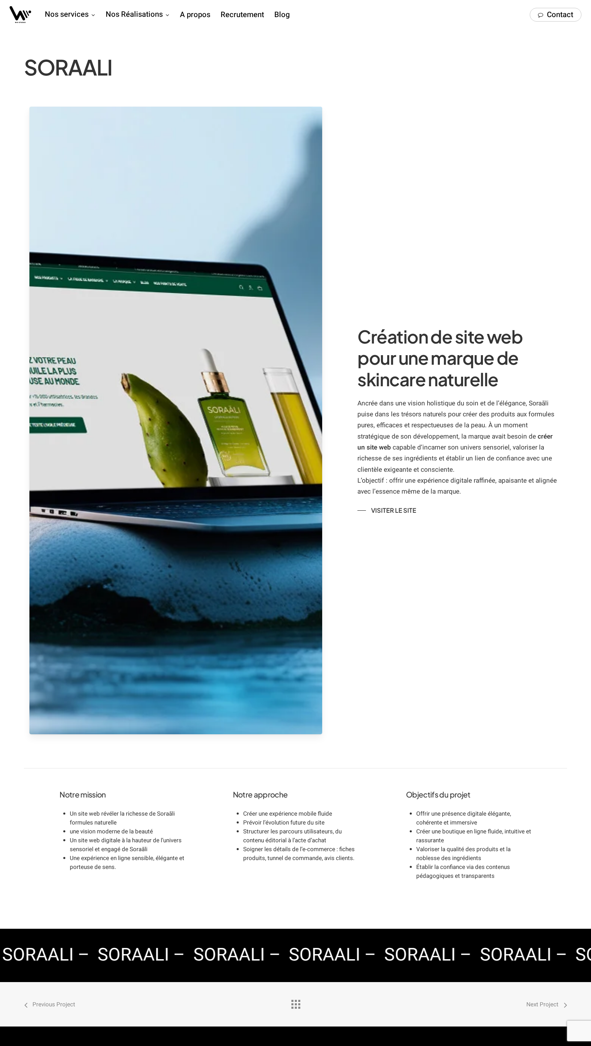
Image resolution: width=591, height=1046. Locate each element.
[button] (386, 510)
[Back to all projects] (295, 1002)
